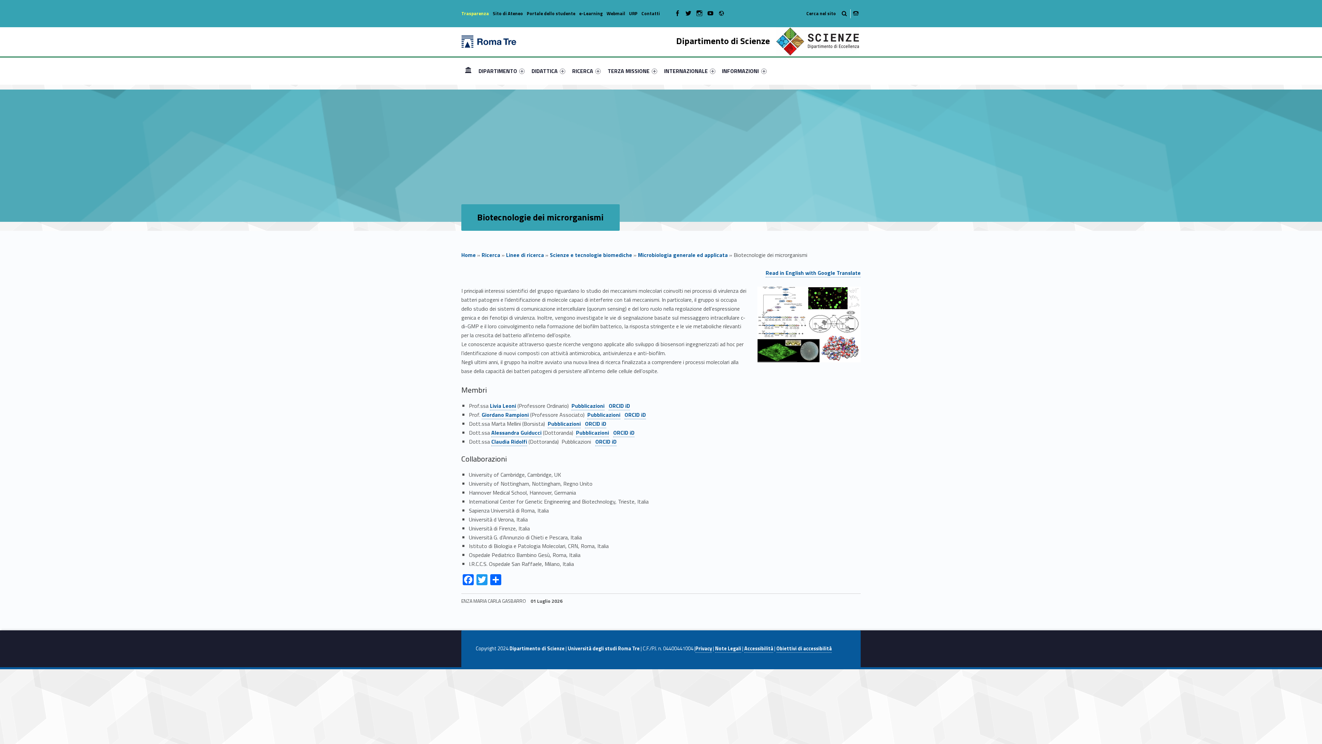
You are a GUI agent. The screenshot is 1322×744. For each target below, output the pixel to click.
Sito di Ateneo (508, 13)
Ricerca (491, 255)
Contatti (650, 13)
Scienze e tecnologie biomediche (591, 255)
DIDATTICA (545, 71)
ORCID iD (619, 406)
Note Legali (728, 648)
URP (633, 13)
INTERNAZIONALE (686, 71)
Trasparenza (475, 13)
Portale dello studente (551, 13)
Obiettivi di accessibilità (804, 648)
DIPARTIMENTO (498, 71)
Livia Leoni (503, 406)
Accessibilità (758, 648)
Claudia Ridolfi (509, 441)
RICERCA (582, 71)
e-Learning (591, 13)
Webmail (616, 13)
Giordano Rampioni (505, 415)
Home (468, 71)
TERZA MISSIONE (629, 71)
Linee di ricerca (525, 255)
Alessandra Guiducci (516, 432)
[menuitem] (468, 71)
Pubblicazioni (588, 406)
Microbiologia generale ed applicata (683, 255)
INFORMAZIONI (740, 71)
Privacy (703, 648)
